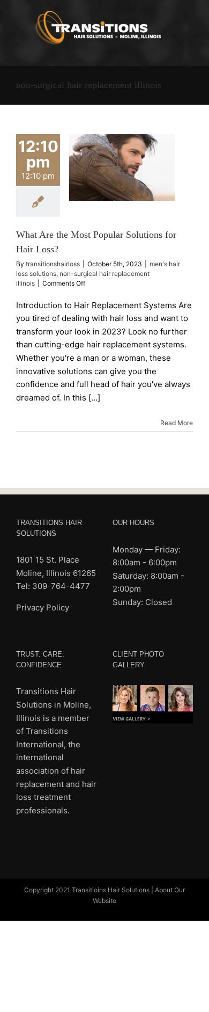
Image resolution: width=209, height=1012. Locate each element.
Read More (176, 423)
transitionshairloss (53, 264)
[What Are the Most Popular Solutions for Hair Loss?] (122, 167)
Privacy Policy (42, 607)
